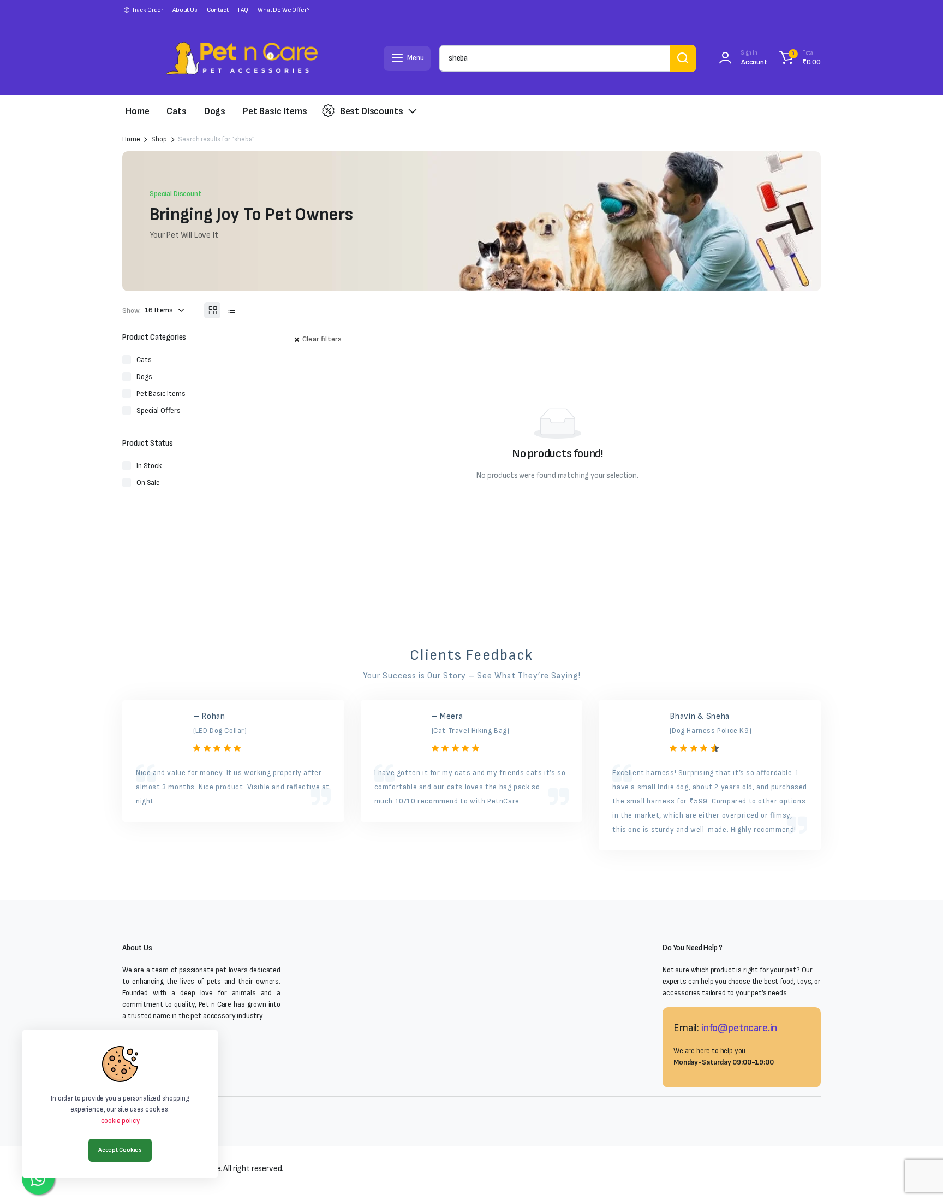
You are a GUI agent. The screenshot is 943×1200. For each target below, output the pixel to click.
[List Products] (231, 310)
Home (137, 111)
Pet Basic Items (275, 111)
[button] (798, 58)
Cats (176, 111)
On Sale (148, 482)
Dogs (214, 111)
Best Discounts (371, 111)
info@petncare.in (739, 1028)
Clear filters (322, 339)
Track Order (147, 10)
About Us (185, 10)
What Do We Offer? (283, 10)
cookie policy (120, 1120)
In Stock (149, 465)
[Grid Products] (212, 310)
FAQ (243, 10)
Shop (158, 139)
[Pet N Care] (241, 58)
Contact (218, 10)
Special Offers (158, 410)
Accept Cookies (120, 1150)
